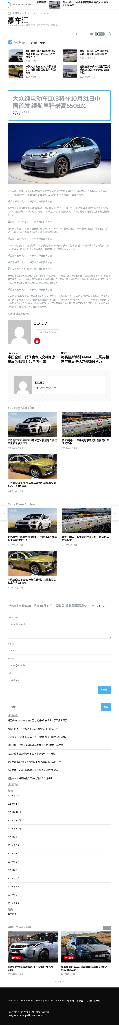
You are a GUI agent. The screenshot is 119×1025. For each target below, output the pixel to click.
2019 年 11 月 (14, 820)
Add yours (102, 606)
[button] (105, 928)
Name (11, 643)
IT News (49, 1000)
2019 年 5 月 (14, 870)
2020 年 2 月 (14, 795)
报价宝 (79, 1000)
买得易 (89, 1000)
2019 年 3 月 (14, 886)
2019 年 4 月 (14, 878)
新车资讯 (12, 914)
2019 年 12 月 (14, 812)
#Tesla (34, 43)
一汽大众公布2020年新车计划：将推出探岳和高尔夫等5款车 (41, 69)
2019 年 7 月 (14, 853)
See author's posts (47, 332)
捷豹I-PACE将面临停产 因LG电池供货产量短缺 (30, 778)
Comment (13, 617)
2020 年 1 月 (14, 804)
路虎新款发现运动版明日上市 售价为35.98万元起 (31, 753)
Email (11, 658)
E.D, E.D (16, 114)
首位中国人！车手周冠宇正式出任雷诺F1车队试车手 (94, 52)
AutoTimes (13, 1000)
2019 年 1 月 (14, 903)
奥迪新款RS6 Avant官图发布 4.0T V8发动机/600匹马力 (34, 762)
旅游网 (96, 1000)
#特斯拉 (43, 43)
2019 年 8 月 (14, 845)
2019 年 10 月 (14, 828)
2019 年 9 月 (14, 837)
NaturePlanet (27, 1000)
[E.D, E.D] (23, 385)
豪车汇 (18, 20)
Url (9, 673)
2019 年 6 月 (14, 862)
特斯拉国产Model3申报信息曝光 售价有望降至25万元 (33, 770)
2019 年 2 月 (14, 895)
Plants (39, 1000)
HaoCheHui (37, 1015)
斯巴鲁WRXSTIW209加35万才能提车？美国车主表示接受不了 (40, 53)
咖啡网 (70, 1000)
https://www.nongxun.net (45, 388)
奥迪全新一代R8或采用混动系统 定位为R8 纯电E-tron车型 (95, 69)
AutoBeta (60, 1000)
